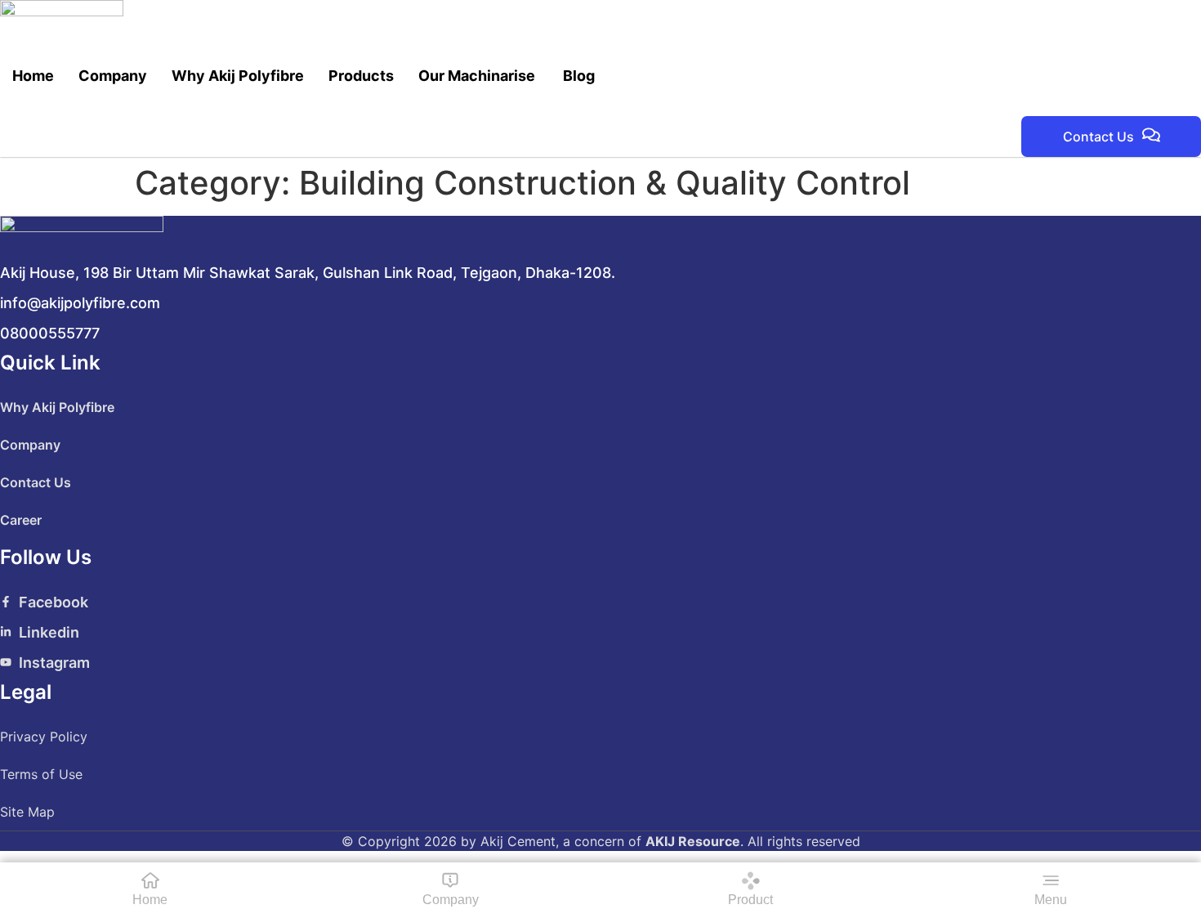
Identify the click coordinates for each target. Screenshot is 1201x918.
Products (361, 75)
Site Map (27, 812)
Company (112, 75)
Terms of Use (41, 774)
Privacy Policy (43, 736)
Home (33, 75)
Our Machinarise (478, 75)
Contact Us (35, 482)
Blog (579, 75)
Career (21, 520)
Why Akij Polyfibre (238, 75)
